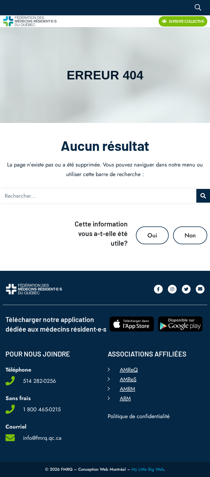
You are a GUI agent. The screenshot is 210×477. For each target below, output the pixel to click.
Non (190, 235)
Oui (152, 235)
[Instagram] (172, 289)
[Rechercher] (203, 196)
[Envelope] (200, 289)
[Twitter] (186, 289)
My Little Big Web (148, 469)
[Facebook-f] (158, 289)
